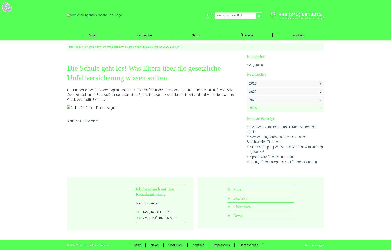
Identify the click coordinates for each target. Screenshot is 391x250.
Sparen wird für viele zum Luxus (272, 157)
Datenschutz (248, 245)
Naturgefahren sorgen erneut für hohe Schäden (283, 162)
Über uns (247, 35)
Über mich (242, 207)
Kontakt (298, 35)
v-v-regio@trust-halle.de (159, 218)
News (196, 35)
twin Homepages (314, 245)
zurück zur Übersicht (84, 121)
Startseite (75, 47)
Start (93, 35)
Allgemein (256, 65)
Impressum (222, 245)
